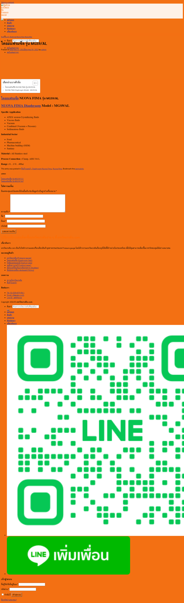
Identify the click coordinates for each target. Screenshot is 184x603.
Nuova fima (28, 37)
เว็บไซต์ (4, 226)
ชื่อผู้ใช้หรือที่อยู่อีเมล (9, 584)
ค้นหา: (9, 40)
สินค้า (9, 22)
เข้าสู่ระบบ (16, 595)
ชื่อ (3, 216)
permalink (79, 168)
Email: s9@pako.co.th (15, 295)
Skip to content (7, 2)
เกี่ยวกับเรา (12, 31)
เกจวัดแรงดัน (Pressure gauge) (19, 258)
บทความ (10, 25)
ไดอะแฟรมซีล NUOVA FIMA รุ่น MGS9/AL (20, 87)
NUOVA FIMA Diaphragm (21, 105)
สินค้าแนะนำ (5, 37)
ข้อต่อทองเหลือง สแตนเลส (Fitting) (20, 270)
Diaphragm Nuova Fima (17, 37)
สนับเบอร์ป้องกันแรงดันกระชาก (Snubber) (23, 267)
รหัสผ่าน (5, 589)
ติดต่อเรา (11, 28)
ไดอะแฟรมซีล (10, 98)
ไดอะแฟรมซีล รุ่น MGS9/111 (12, 178)
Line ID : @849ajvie (14, 297)
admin (43, 49)
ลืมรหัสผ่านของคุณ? (9, 600)
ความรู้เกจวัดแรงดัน (14, 280)
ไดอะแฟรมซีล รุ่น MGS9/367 (12, 181)
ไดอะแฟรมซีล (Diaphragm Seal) (19, 260)
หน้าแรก (10, 20)
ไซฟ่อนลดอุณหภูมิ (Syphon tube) (19, 263)
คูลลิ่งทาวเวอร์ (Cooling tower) (19, 265)
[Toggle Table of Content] (33, 83)
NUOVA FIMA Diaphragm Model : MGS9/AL (21, 90)
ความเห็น (5, 211)
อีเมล (3, 221)
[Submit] (8, 310)
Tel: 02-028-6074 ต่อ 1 (15, 292)
